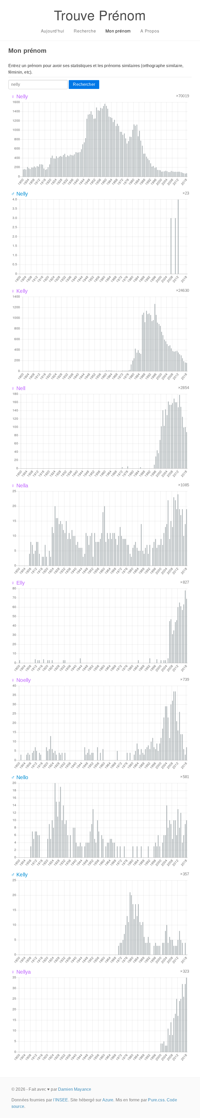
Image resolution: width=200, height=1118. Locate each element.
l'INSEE (60, 1100)
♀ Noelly (21, 680)
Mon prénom (118, 31)
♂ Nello (19, 777)
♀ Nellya (21, 972)
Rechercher (84, 84)
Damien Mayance (74, 1089)
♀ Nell (18, 388)
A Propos (149, 31)
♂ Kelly (19, 874)
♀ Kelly (19, 291)
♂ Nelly (19, 194)
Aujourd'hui (52, 31)
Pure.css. (156, 1100)
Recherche (85, 31)
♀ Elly (18, 583)
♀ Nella (19, 485)
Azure (108, 1100)
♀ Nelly (19, 96)
